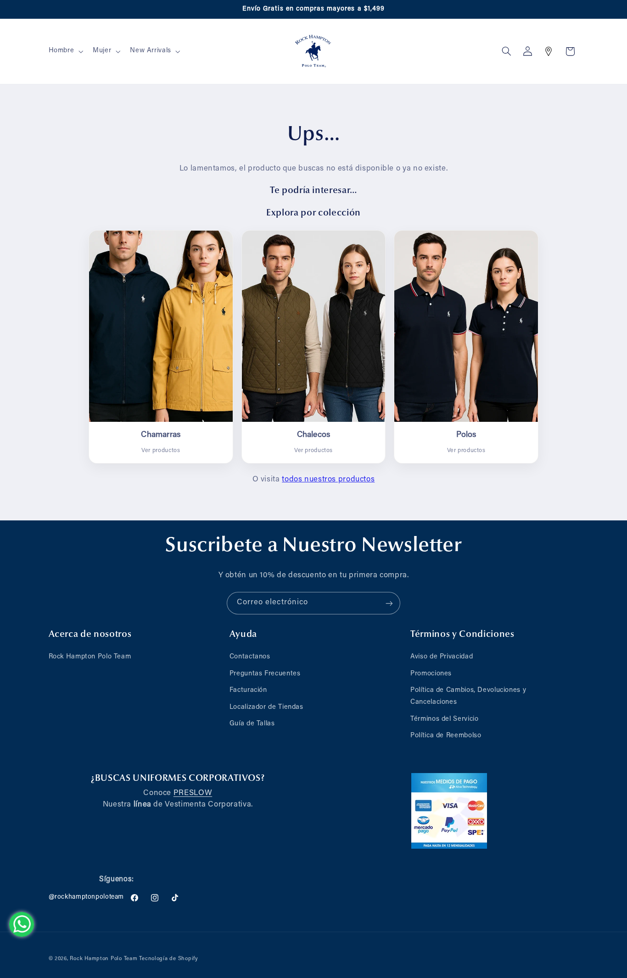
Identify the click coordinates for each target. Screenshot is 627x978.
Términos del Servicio (444, 719)
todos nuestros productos (328, 479)
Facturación (248, 690)
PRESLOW (193, 793)
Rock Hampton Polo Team (90, 657)
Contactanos (250, 657)
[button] (65, 51)
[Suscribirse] (389, 603)
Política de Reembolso (445, 735)
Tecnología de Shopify (168, 958)
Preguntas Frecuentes (265, 673)
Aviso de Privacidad (441, 657)
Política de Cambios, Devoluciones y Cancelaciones (468, 696)
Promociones (431, 673)
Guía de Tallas (252, 723)
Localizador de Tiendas (266, 707)
